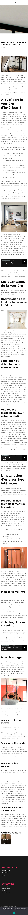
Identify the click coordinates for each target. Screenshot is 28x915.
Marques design (6, 888)
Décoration (4, 890)
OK (14, 913)
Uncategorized (5, 887)
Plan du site (5, 872)
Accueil (3, 47)
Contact (4, 874)
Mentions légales (6, 870)
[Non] (26, 911)
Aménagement (6, 892)
